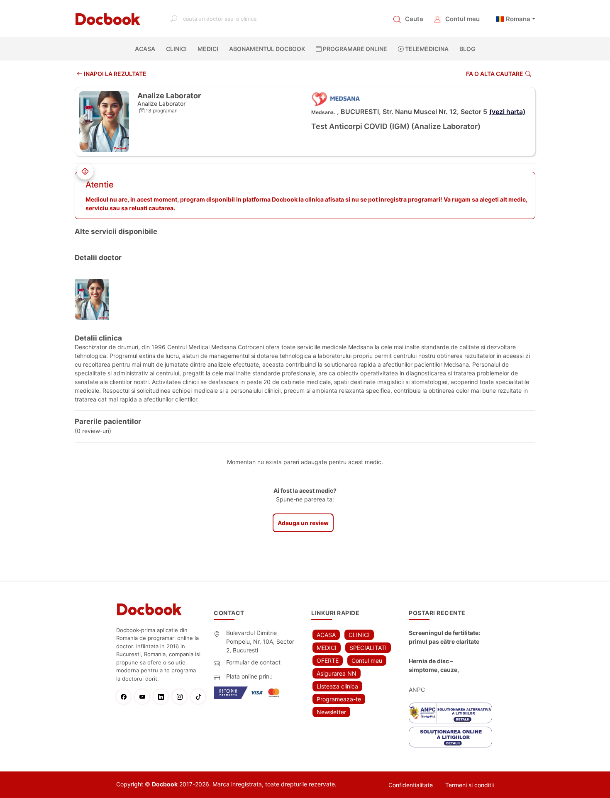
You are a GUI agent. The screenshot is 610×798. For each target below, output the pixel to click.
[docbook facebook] (125, 696)
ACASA (147, 48)
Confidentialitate (410, 784)
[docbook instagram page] (181, 696)
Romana (518, 19)
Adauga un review (303, 522)
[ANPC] (450, 713)
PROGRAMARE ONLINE (354, 48)
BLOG (467, 48)
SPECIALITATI (368, 647)
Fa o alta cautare (494, 73)
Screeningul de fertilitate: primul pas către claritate (444, 637)
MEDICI (208, 48)
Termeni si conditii (469, 784)
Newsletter (331, 711)
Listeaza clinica (337, 686)
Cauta (414, 19)
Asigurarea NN (336, 673)
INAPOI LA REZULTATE (114, 73)
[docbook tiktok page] (200, 696)
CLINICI (176, 48)
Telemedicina (426, 48)
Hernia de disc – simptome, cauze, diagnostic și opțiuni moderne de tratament (440, 665)
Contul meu (462, 19)
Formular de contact (253, 662)
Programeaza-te (339, 699)
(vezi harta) (507, 111)
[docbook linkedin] (163, 696)
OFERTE (328, 660)
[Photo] (95, 299)
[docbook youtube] (144, 696)
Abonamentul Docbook (267, 48)
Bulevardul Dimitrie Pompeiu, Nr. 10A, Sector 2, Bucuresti (260, 641)
